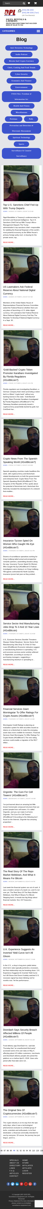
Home (25, 1160)
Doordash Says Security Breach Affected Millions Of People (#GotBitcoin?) (20, 1033)
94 (27, 1151)
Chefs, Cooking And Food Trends (21, 68)
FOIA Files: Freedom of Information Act (21, 96)
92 (21, 1151)
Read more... (9, 242)
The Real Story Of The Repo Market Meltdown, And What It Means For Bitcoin (19, 875)
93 (24, 1151)
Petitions (13, 119)
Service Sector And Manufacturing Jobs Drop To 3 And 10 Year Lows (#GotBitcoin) (21, 627)
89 (11, 1151)
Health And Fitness (21, 106)
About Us (14, 1163)
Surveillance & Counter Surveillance (21, 153)
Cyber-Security (21, 74)
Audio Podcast (21, 54)
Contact (14, 1176)
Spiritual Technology (21, 137)
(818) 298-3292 (28, 10)
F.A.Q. (12, 1171)
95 (30, 1151)
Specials (14, 1160)
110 (33, 1151)
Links (12, 1168)
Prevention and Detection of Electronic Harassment (21, 128)
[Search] (24, 3)
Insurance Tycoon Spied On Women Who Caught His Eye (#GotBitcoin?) (18, 544)
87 (5, 1151)
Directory (15, 1165)
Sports (21, 144)
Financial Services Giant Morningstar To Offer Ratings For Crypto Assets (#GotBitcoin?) (20, 712)
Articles (14, 1173)
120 (37, 1151)
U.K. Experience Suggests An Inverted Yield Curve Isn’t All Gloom (18, 953)
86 (2, 1151)
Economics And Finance (21, 81)
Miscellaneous (21, 112)
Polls (31, 119)
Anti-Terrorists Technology (21, 48)
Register (27, 1173)
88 (8, 1151)
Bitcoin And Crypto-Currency (21, 61)
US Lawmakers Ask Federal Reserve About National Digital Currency (19, 290)
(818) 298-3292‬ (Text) (30, 13)
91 (18, 1151)
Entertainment (21, 87)
